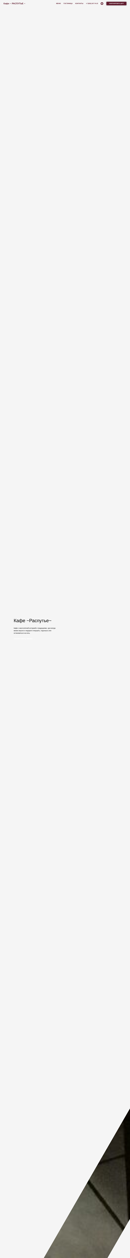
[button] (116, 3)
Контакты (79, 3)
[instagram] (102, 3)
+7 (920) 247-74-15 (92, 3)
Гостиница (68, 3)
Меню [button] (58, 3)
